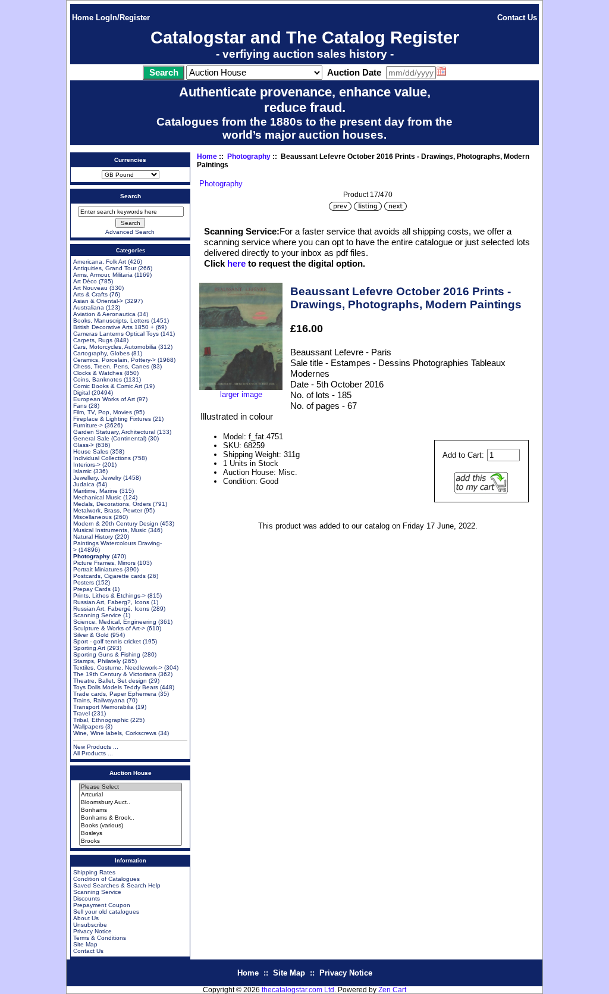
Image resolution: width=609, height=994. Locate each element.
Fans (80, 405)
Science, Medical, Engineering (114, 621)
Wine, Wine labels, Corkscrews (114, 733)
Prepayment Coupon (101, 905)
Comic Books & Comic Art (107, 386)
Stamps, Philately (97, 661)
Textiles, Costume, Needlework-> (117, 667)
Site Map (85, 944)
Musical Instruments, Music (109, 530)
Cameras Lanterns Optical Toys (116, 333)
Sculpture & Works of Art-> (109, 628)
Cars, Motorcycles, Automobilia (114, 346)
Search (130, 196)
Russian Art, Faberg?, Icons (111, 602)
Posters (83, 582)
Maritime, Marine (95, 490)
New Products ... (95, 746)
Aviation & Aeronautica (104, 314)
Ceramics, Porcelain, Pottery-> (114, 360)
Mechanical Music (97, 497)
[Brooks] (130, 841)
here (236, 263)
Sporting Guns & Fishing (106, 654)
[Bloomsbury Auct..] (130, 803)
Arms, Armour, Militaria (103, 274)
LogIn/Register (123, 17)
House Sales (90, 451)
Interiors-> (87, 464)
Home (82, 17)
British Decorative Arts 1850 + (113, 327)
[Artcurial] (130, 795)
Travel (81, 713)
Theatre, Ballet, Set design (110, 680)
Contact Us (517, 17)
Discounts (86, 898)
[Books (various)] (130, 826)
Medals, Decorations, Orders (112, 504)
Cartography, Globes (101, 353)
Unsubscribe (90, 924)
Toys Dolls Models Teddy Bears (115, 687)
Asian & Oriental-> (98, 301)
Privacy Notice (92, 931)
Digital (81, 392)
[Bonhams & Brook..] (130, 818)
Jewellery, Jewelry (97, 477)
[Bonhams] (130, 810)
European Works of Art (104, 399)
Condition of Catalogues (106, 879)
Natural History (93, 536)
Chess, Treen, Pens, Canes (111, 366)
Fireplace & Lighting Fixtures (112, 418)
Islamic (82, 471)
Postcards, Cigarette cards (109, 576)
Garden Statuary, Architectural (114, 432)
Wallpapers (88, 726)
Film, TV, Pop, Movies (102, 412)
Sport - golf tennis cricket (107, 641)
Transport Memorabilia (103, 707)
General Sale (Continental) (109, 438)
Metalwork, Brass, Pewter (107, 510)
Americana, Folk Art (99, 261)
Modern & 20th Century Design (115, 523)
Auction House (130, 773)
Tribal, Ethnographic (100, 720)
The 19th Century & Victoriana (114, 674)
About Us (86, 918)
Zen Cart (392, 989)
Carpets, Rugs (92, 340)
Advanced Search (130, 232)
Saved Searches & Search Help (117, 885)
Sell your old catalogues (106, 911)
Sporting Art (89, 648)
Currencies (130, 160)
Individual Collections (102, 458)
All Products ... (93, 753)
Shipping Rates (94, 872)
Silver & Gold (91, 635)
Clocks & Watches (98, 373)
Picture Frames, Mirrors (104, 562)
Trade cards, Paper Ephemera (114, 693)
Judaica (84, 484)
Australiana (88, 307)
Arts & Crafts (90, 294)
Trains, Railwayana (99, 700)
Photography (249, 156)
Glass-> (83, 445)
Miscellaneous (92, 517)
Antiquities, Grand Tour (104, 268)
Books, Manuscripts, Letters (111, 320)
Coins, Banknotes (97, 379)
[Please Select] (130, 787)
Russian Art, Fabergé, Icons (111, 608)
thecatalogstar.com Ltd (298, 989)
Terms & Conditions (99, 937)
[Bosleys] (130, 833)
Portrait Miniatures (98, 569)
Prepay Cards (92, 589)
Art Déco (85, 281)
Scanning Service (97, 615)
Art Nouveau (90, 288)
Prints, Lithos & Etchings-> (109, 595)
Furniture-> (88, 425)
